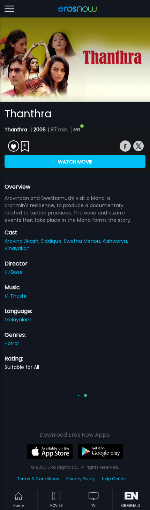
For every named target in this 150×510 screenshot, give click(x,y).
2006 (39, 129)
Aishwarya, (115, 241)
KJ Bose (14, 272)
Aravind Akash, (23, 241)
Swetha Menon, (83, 241)
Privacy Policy (80, 479)
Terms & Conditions (38, 479)
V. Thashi (15, 295)
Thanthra (17, 129)
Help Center (114, 479)
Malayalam (18, 319)
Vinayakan (17, 248)
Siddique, (52, 241)
